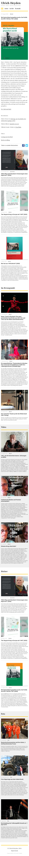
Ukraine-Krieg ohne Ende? (8, 546)
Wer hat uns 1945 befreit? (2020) (10, 263)
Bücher (11, 14)
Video (3, 427)
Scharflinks (18, 127)
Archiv (11, 8)
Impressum (14, 851)
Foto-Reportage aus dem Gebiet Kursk (12, 779)
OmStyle (20, 853)
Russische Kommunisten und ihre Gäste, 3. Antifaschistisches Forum (13, 743)
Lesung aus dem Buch (7, 137)
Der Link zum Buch (6, 109)
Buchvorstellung (5, 140)
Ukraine (10, 212)
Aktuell (10, 314)
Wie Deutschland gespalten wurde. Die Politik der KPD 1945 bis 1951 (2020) (14, 690)
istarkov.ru (12, 853)
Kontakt (18, 8)
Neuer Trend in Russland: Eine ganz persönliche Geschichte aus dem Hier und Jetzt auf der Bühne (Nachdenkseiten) (13, 318)
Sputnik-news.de (14, 124)
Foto (3, 714)
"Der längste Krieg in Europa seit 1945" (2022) (14, 214)
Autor (6, 8)
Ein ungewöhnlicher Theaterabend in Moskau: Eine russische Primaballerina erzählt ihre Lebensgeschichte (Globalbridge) (14, 365)
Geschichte (12, 171)
